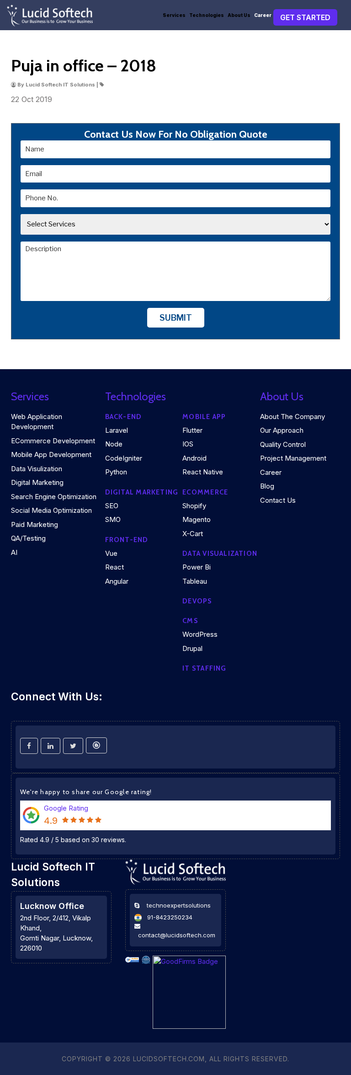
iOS (187, 444)
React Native (202, 472)
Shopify (194, 505)
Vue (111, 553)
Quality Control (283, 444)
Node (113, 444)
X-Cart (192, 533)
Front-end (127, 540)
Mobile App (204, 417)
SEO (111, 505)
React (114, 567)
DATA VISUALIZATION (219, 553)
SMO (113, 519)
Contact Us (278, 500)
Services (174, 15)
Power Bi (196, 567)
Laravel (116, 430)
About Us (239, 15)
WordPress (200, 634)
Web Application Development (36, 421)
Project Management (293, 458)
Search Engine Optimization (53, 496)
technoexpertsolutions (179, 905)
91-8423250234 (169, 917)
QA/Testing (28, 538)
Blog (267, 486)
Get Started (305, 17)
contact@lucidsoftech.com (176, 935)
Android (194, 458)
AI (14, 552)
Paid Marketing (34, 524)
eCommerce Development (53, 440)
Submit (176, 317)
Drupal (192, 648)
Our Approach (281, 430)
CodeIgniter (123, 458)
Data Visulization (36, 468)
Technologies (206, 15)
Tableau (194, 581)
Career (262, 15)
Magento (196, 519)
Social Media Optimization (51, 510)
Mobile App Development (51, 454)
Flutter (192, 430)
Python (116, 472)
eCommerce (205, 492)
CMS (190, 621)
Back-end (123, 417)
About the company (292, 416)
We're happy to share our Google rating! (86, 792)
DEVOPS (197, 601)
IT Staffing (204, 668)
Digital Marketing (37, 482)
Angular (116, 581)
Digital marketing (142, 492)
